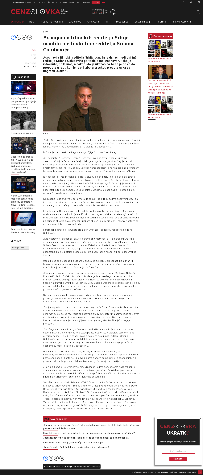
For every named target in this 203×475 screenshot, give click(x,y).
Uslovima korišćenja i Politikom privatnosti (178, 472)
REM (32, 21)
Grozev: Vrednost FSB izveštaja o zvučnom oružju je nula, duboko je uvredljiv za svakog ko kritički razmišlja (160, 86)
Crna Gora (93, 21)
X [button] (200, 472)
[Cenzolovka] (39, 11)
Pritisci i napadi (17, 2)
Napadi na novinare (52, 21)
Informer (162, 21)
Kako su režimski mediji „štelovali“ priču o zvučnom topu (73, 442)
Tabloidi (96, 466)
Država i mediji (31, 2)
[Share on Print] (24, 37)
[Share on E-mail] (29, 37)
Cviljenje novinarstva (22, 133)
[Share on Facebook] (13, 37)
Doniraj (96, 2)
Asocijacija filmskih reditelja (58, 466)
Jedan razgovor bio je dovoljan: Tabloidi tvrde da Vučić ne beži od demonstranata (86, 437)
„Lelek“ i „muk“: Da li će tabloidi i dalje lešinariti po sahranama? (76, 447)
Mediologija (56, 2)
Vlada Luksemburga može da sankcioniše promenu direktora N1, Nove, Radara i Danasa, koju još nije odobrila (23, 201)
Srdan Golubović (82, 466)
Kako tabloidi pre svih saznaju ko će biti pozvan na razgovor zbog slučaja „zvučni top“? (89, 433)
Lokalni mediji (143, 21)
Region (71, 2)
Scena (65, 2)
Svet (77, 2)
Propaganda (121, 21)
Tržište (42, 2)
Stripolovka (85, 2)
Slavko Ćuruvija (182, 21)
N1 (106, 21)
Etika (48, 2)
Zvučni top (75, 21)
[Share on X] (18, 37)
